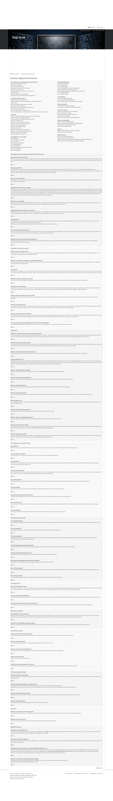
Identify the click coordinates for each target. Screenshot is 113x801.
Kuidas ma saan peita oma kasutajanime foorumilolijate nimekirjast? (26, 101)
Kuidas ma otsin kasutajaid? (63, 116)
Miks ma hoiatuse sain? (16, 128)
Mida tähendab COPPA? (16, 85)
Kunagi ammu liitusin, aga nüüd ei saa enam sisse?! (22, 91)
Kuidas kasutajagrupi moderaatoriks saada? (67, 89)
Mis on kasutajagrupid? (62, 86)
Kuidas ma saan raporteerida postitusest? (20, 129)
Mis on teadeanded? (15, 145)
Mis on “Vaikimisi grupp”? (63, 92)
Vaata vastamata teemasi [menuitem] (85, 30)
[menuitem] (12, 779)
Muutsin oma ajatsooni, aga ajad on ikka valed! (21, 104)
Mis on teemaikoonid (15, 150)
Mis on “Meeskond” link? (62, 94)
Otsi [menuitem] (14, 48)
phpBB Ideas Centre (74, 740)
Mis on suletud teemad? (16, 148)
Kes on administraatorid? (63, 83)
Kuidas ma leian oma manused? (64, 132)
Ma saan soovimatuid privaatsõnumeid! (66, 100)
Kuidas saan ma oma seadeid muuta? (19, 100)
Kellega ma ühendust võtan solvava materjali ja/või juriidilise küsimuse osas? (74, 139)
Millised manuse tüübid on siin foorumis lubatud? (68, 130)
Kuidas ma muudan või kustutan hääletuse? (20, 123)
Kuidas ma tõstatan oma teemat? (18, 134)
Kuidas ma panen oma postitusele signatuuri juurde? (22, 119)
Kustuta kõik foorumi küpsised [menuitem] (81, 773)
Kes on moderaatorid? (62, 85)
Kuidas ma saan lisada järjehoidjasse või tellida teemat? (70, 123)
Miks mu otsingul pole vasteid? (64, 113)
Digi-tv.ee (18, 37)
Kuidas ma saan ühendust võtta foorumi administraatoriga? (70, 141)
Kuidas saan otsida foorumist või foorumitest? (67, 111)
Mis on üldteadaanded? (16, 144)
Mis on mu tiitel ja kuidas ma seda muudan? (20, 110)
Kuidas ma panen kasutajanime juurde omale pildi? (22, 107)
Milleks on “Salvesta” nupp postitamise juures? (21, 131)
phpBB (74, 289)
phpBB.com (40, 733)
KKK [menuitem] (10, 48)
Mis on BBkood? (14, 138)
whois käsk (82, 749)
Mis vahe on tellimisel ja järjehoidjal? (65, 121)
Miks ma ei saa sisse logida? (17, 89)
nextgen (31, 777)
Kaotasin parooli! (14, 92)
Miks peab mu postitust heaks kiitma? (19, 132)
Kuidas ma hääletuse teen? (17, 120)
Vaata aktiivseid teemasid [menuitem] (98, 30)
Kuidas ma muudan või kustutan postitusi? (20, 117)
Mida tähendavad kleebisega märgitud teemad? (21, 147)
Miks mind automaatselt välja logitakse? (20, 94)
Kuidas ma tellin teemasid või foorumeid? (66, 124)
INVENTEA (26, 777)
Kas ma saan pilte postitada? (17, 143)
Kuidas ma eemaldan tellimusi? (64, 126)
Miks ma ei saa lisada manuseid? (18, 126)
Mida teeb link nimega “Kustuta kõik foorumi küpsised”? (23, 95)
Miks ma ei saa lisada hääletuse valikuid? (20, 122)
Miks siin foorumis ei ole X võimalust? (65, 138)
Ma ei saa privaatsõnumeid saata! (65, 98)
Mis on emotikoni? (15, 141)
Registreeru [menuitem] (92, 27)
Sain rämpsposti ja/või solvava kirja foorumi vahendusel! (70, 101)
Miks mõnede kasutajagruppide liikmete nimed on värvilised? (71, 91)
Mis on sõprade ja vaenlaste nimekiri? (65, 105)
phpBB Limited (48, 731)
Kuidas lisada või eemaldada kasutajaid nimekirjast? (69, 107)
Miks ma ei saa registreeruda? (17, 86)
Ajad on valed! (14, 102)
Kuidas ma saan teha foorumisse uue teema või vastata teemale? (25, 116)
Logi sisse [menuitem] (101, 27)
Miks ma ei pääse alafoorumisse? (18, 125)
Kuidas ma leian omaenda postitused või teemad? (68, 117)
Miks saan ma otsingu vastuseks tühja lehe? (67, 114)
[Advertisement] (56, 11)
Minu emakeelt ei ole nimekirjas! (18, 105)
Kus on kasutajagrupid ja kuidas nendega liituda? (68, 88)
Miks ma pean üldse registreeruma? (19, 83)
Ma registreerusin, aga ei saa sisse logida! (20, 88)
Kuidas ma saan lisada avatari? (18, 108)
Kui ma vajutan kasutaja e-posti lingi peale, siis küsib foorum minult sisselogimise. (29, 111)
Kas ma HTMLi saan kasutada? (18, 140)
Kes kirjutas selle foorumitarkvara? (65, 136)
